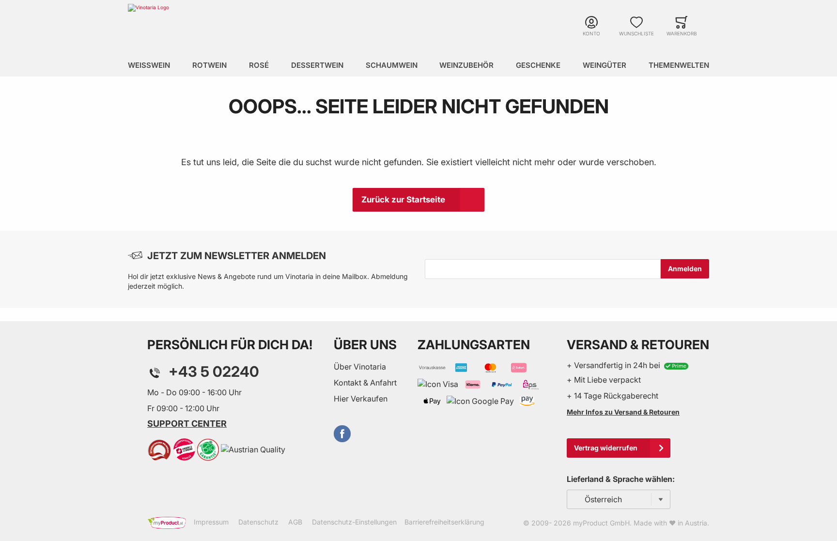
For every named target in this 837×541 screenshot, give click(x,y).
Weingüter (604, 65)
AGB (295, 522)
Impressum (211, 522)
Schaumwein (392, 65)
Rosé (259, 65)
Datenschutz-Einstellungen (354, 522)
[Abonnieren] (685, 268)
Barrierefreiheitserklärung (444, 522)
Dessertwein (317, 65)
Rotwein (209, 65)
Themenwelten (679, 65)
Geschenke (538, 65)
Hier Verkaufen (361, 398)
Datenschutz (258, 522)
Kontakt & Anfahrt (365, 382)
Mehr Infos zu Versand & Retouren (623, 412)
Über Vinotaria (360, 366)
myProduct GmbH (601, 523)
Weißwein (149, 65)
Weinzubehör (466, 65)
